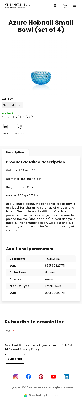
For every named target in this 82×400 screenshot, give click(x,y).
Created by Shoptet (43, 395)
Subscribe (15, 359)
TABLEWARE (52, 259)
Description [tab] (15, 152)
